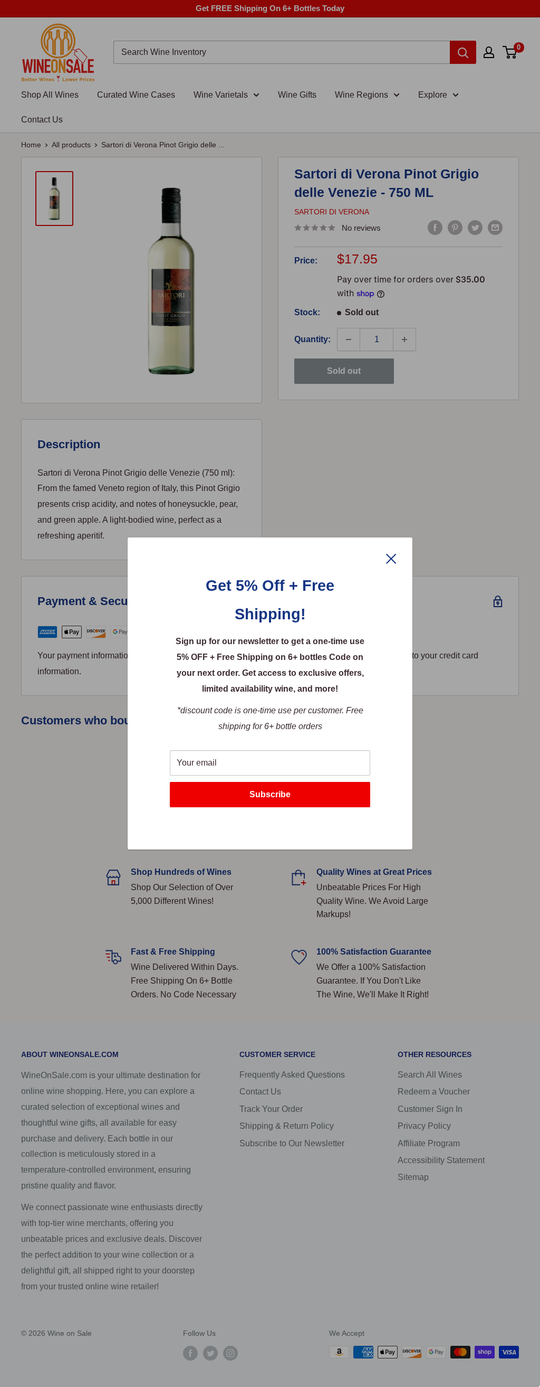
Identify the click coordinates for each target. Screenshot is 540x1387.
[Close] (391, 558)
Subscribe (270, 794)
